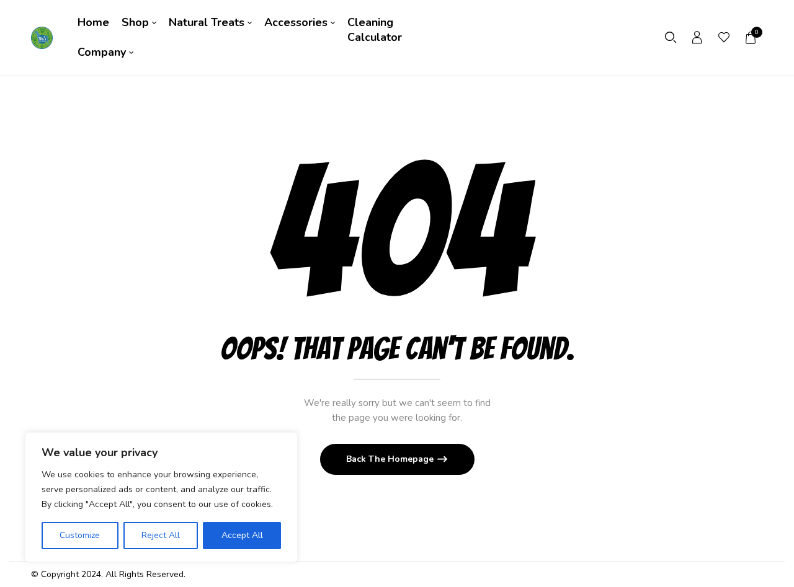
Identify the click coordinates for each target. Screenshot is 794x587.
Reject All (160, 535)
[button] (751, 38)
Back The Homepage (391, 459)
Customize (80, 535)
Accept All (242, 535)
